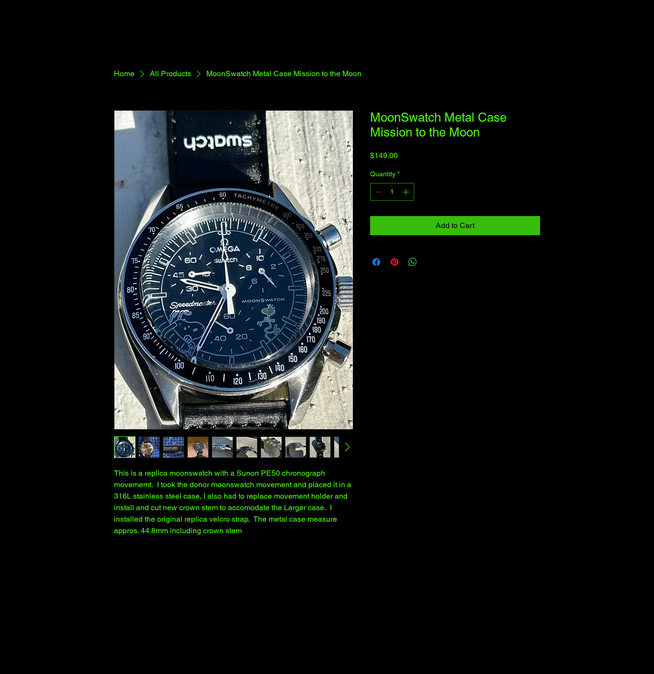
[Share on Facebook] (376, 262)
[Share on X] (431, 262)
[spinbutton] (392, 191)
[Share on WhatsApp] (412, 262)
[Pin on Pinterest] (394, 262)
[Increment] (407, 191)
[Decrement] (377, 191)
